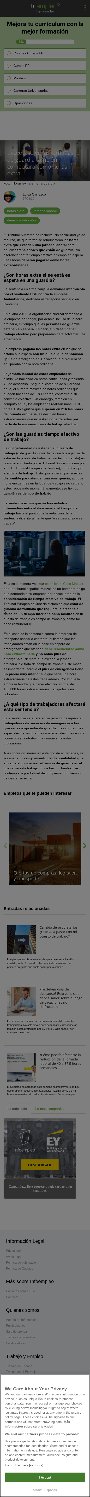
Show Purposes (45, 1490)
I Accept (45, 1477)
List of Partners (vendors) (24, 1465)
